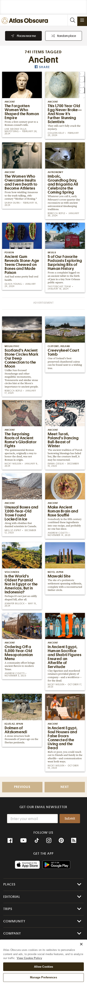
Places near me (26, 35)
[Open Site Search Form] (72, 20)
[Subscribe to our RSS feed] (73, 840)
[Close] (81, 944)
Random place (66, 35)
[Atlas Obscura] (25, 21)
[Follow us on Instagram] (48, 840)
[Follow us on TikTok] (36, 841)
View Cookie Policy (29, 958)
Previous (22, 787)
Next (65, 787)
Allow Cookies (43, 966)
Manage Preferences (43, 977)
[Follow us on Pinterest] (61, 840)
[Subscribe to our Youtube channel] (23, 840)
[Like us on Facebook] (9, 840)
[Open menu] (82, 20)
